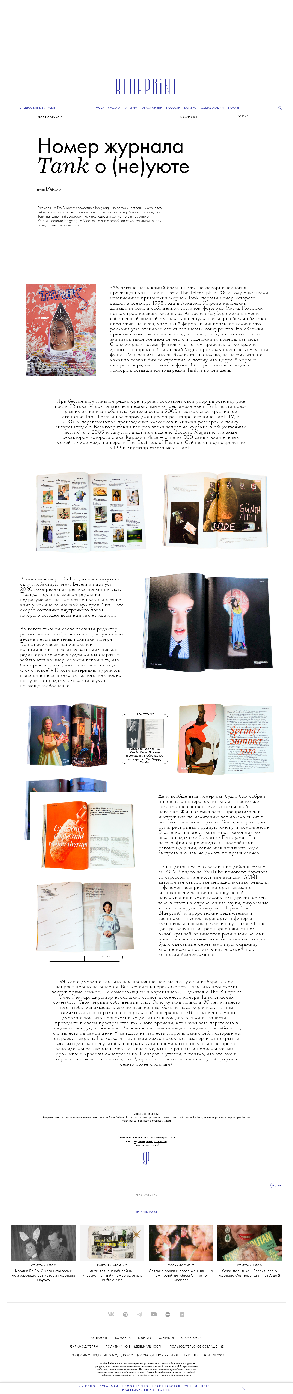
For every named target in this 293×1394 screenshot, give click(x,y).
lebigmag (102, 208)
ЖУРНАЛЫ (151, 1195)
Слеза (167, 1120)
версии (118, 442)
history (51, 1265)
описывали (256, 293)
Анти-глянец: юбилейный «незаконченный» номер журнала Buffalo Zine (112, 1275)
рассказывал (217, 365)
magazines (119, 1265)
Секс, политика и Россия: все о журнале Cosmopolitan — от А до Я (249, 1273)
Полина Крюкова (49, 190)
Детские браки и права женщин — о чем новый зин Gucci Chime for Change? (181, 1275)
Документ (55, 117)
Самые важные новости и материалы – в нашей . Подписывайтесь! (146, 1141)
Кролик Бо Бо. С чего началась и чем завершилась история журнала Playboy (43, 1275)
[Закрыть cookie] (243, 1388)
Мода (42, 117)
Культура (37, 1265)
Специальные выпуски (37, 107)
